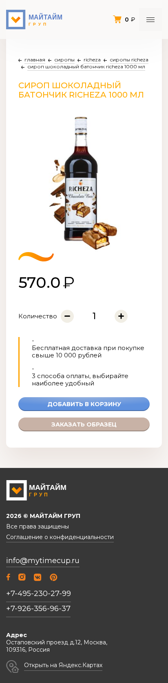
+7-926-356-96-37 (38, 608)
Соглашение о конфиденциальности (60, 537)
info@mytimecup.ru (43, 561)
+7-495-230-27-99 (38, 593)
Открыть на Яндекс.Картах (63, 665)
